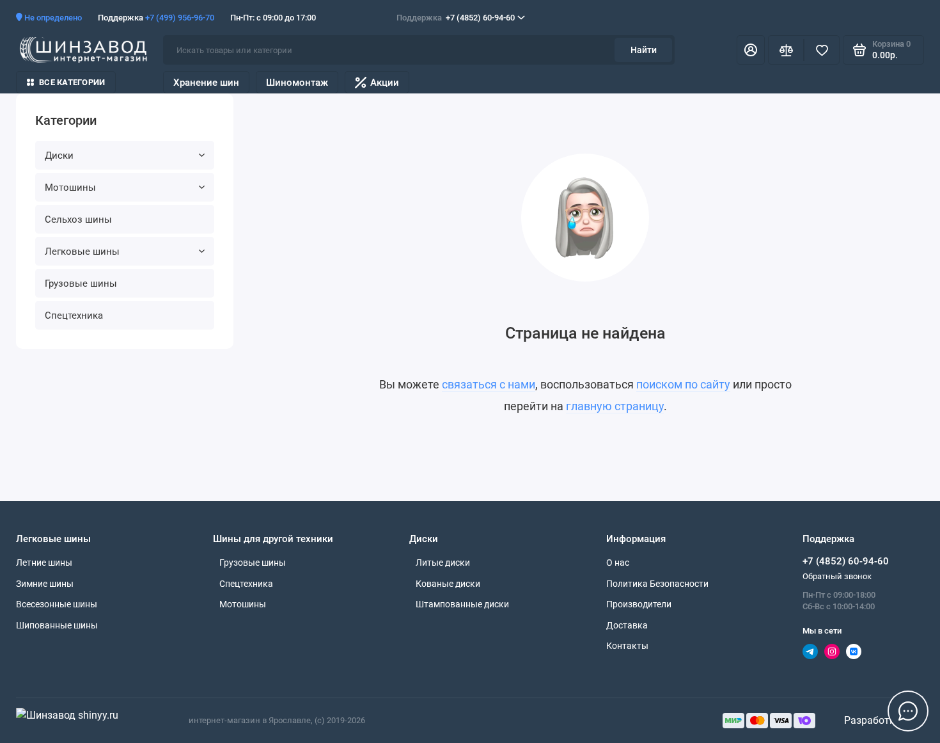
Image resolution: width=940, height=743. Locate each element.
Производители (638, 604)
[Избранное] (821, 50)
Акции (384, 82)
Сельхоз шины (78, 219)
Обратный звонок (837, 576)
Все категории (72, 82)
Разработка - (876, 720)
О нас (617, 562)
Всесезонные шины (56, 604)
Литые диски (443, 562)
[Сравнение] (786, 50)
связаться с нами (488, 384)
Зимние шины (45, 584)
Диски (59, 155)
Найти (644, 50)
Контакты (627, 646)
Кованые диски (448, 584)
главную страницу (615, 406)
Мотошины (70, 187)
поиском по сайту (683, 384)
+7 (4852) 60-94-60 (455, 17)
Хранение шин (206, 82)
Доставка (627, 625)
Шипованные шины (57, 625)
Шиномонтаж (297, 82)
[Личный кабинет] (751, 50)
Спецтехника (74, 315)
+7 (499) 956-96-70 (179, 17)
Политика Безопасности (657, 584)
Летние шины (44, 562)
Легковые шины (82, 251)
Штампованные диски (462, 604)
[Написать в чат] (908, 711)
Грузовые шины (81, 283)
